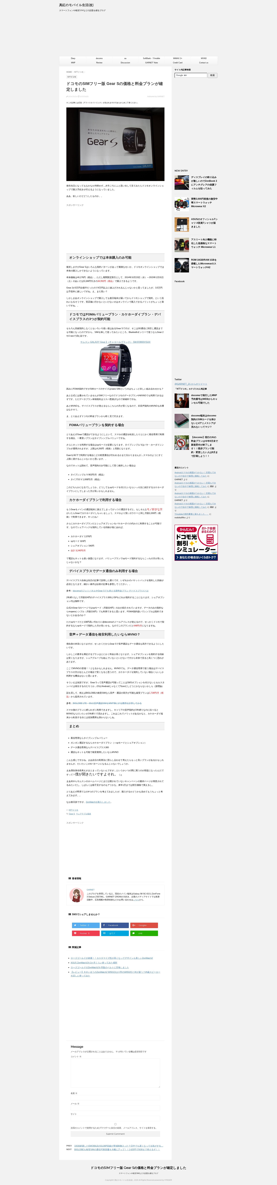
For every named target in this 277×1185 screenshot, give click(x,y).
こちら (136, 900)
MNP (73, 63)
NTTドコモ (73, 810)
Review (99, 63)
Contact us (203, 63)
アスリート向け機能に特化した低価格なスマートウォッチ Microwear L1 (204, 243)
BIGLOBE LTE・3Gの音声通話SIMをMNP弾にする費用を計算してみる (107, 703)
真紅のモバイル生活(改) (76, 5)
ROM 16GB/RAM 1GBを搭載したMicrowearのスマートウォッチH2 (204, 264)
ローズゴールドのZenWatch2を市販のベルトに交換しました (100, 967)
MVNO (204, 58)
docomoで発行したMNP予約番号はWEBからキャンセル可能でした (204, 399)
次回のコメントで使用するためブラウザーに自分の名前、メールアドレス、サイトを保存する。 (114, 1128)
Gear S (72, 814)
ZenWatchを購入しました (98, 802)
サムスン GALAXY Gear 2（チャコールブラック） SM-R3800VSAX (115, 342)
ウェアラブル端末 (83, 814)
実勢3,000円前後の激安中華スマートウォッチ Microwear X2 (204, 203)
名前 (74, 1093)
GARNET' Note (151, 63)
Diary (73, 58)
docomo (99, 58)
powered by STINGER (163, 1180)
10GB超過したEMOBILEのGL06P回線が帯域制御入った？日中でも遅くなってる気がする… (118, 1146)
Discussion (125, 63)
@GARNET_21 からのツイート (191, 384)
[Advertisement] (138, 35)
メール (75, 1103)
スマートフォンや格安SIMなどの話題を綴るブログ (138, 1173)
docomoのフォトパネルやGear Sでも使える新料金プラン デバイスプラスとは (110, 590)
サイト (74, 1114)
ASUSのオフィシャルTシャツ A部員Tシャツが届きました (204, 223)
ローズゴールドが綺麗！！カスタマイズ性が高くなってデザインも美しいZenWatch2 (112, 958)
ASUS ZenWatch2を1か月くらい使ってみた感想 (94, 962)
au (125, 58)
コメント (76, 1056)
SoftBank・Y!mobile (151, 58)
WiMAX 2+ (177, 58)
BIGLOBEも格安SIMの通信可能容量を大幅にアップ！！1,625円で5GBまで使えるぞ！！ (117, 1149)
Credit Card (177, 63)
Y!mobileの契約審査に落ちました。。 (192, 514)
